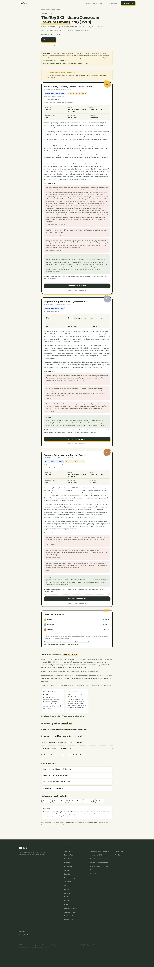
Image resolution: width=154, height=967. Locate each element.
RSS (36, 947)
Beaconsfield (68, 855)
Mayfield (91, 27)
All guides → (94, 873)
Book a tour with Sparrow (77, 599)
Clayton (67, 870)
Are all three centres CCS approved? (56, 749)
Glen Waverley (69, 859)
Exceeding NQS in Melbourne (99, 851)
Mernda (66, 904)
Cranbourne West (70, 912)
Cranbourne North (70, 908)
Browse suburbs (91, 3)
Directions (82, 290)
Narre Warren (68, 866)
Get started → (128, 3)
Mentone (99, 801)
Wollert (66, 885)
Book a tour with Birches (77, 286)
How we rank (113, 3)
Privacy (32, 947)
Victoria (48, 9)
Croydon (67, 851)
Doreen (66, 889)
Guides (102, 3)
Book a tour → (49, 40)
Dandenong (88, 801)
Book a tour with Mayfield (77, 439)
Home (43, 9)
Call (76, 290)
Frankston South (59, 801)
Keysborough (68, 916)
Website (70, 290)
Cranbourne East (74, 801)
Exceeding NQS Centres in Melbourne (56, 782)
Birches (84, 27)
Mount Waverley (69, 878)
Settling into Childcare (97, 855)
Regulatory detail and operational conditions (59, 102)
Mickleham (67, 897)
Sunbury (67, 893)
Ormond (67, 862)
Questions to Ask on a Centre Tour (55, 775)
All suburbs (118, 855)
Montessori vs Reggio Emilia (53, 788)
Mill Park (67, 900)
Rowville (67, 874)
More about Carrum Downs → (51, 34)
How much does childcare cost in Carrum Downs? (61, 736)
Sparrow (101, 27)
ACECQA (53, 822)
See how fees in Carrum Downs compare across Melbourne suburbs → (66, 642)
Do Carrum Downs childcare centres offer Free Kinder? (64, 755)
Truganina (67, 882)
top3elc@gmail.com (24, 947)
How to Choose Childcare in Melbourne (57, 769)
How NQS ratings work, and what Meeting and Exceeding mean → (66, 63)
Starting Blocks (69, 822)
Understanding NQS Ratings (99, 859)
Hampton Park (69, 920)
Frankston (46, 801)
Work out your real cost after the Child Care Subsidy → (62, 644)
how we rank (61, 60)
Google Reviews (93, 822)
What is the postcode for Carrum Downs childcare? (62, 742)
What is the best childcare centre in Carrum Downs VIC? (64, 730)
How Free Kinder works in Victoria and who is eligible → (63, 716)
